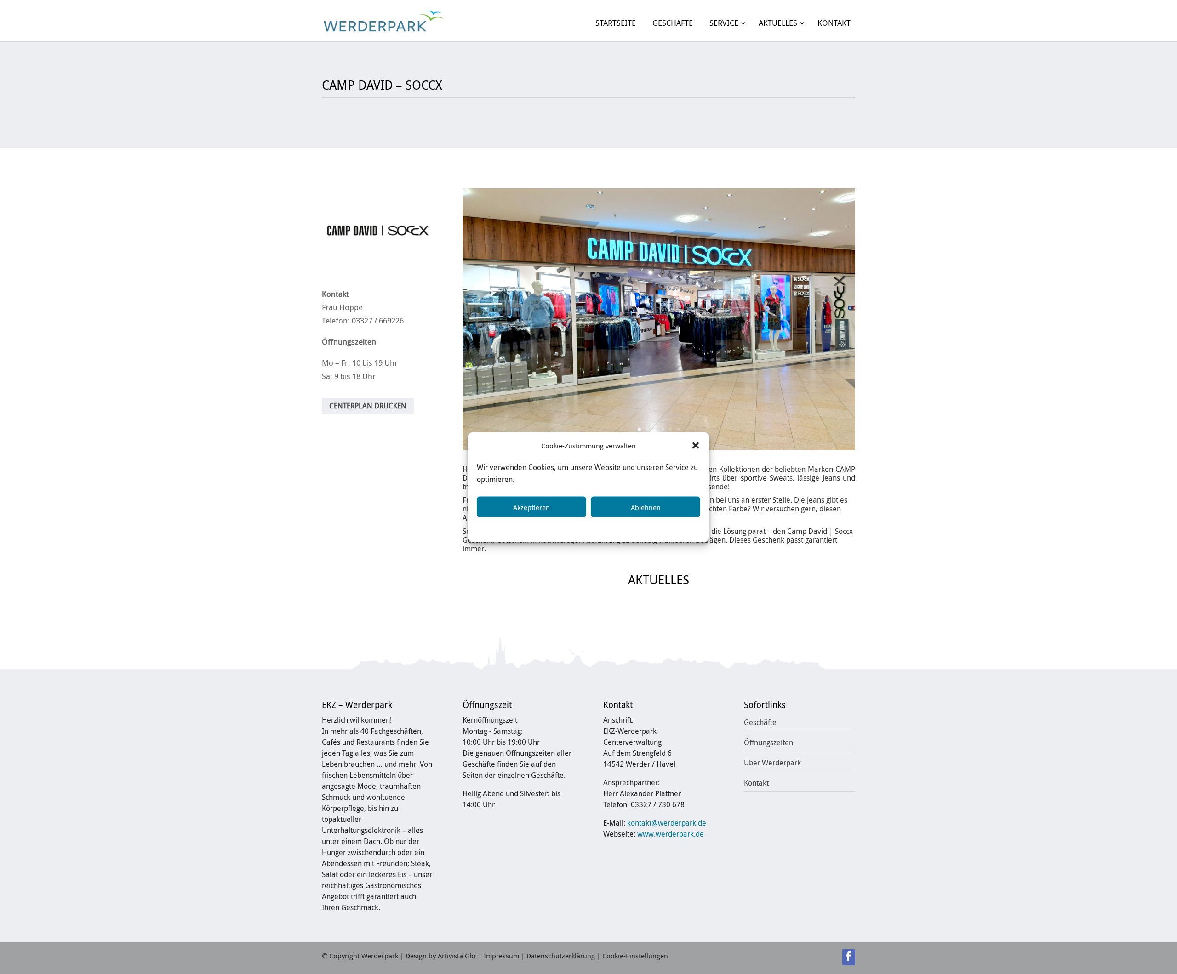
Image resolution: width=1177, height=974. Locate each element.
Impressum (656, 528)
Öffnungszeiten (768, 742)
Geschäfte (760, 722)
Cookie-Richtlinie (530, 528)
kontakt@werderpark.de (666, 823)
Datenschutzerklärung (597, 528)
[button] (695, 445)
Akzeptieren (531, 506)
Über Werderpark (772, 763)
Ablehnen (646, 506)
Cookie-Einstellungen (635, 955)
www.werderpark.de (670, 834)
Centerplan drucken (367, 406)
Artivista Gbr (457, 955)
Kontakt (756, 783)
